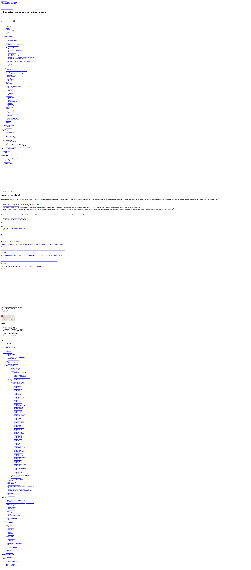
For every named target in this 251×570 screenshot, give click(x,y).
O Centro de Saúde (10, 93)
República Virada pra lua (19, 472)
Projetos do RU (11, 79)
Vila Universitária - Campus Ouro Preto (22, 378)
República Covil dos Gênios (19, 414)
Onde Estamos (9, 128)
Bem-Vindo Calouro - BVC (14, 55)
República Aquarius (18, 389)
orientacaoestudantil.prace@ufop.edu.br (22, 217)
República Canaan (17, 401)
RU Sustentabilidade (12, 89)
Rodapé (20, 2)
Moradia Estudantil (10, 47)
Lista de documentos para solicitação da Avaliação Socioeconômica (17, 158)
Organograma (8, 29)
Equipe (7, 28)
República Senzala (17, 458)
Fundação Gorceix (7, 164)
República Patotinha (18, 441)
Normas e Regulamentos (13, 46)
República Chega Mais (18, 407)
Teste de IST (11, 111)
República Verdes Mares (19, 469)
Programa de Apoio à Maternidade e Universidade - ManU (20, 61)
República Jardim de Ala (19, 422)
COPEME (10, 51)
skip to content (4, 1)
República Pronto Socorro (19, 448)
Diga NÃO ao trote (12, 53)
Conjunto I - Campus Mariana (20, 375)
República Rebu (17, 454)
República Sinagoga (18, 460)
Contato (7, 32)
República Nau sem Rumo (19, 433)
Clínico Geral (11, 97)
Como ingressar (14, 380)
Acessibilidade (10, 9)
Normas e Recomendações (13, 41)
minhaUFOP (6, 159)
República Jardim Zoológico (19, 423)
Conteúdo (15, 2)
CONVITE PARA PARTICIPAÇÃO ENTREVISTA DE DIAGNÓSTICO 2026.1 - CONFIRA (21, 266)
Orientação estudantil (10, 54)
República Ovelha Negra (19, 437)
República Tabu (17, 461)
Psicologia (8, 62)
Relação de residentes (15, 476)
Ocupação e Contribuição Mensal (18, 382)
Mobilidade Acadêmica (10, 135)
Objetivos (8, 126)
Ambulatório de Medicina (13, 116)
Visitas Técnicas (11, 80)
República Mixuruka (18, 432)
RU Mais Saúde (11, 87)
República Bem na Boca (19, 397)
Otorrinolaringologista (12, 101)
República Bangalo (18, 393)
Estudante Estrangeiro (12, 39)
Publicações (8, 35)
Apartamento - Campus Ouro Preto (21, 372)
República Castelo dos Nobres (20, 405)
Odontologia (8, 121)
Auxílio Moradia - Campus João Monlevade (23, 373)
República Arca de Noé (18, 390)
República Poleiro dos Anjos (19, 447)
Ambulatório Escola (10, 115)
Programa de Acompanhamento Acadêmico (17, 58)
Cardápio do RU (9, 69)
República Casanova (18, 403)
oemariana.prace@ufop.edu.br (15, 229)
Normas (4, 129)
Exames (7, 108)
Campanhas (8, 84)
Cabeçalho (6, 2)
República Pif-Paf (17, 446)
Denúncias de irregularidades (17, 479)
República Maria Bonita (18, 429)
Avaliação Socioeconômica (11, 37)
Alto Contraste (4, 9)
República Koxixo (17, 425)
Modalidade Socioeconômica (14, 48)
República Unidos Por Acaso (20, 468)
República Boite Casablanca (19, 398)
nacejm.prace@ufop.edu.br (22, 219)
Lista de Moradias (14, 371)
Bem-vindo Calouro (6, 204)
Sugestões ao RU (9, 83)
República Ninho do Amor (19, 436)
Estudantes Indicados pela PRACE (18, 383)
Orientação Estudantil (10, 137)
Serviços (7, 82)
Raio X (9, 112)
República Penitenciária (18, 443)
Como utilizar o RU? (10, 72)
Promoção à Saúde (9, 123)
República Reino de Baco (19, 455)
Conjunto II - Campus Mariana (20, 376)
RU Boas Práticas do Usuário (14, 86)
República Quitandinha (18, 453)
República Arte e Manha (19, 391)
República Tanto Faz (18, 462)
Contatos (10, 94)
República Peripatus (18, 444)
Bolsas (7, 43)
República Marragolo (18, 430)
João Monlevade (11, 66)
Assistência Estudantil (7, 36)
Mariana (10, 65)
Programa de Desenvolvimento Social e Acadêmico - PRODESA (21, 57)
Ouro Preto (10, 64)
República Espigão (17, 418)
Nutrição (10, 100)
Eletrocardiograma (12, 110)
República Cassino (17, 404)
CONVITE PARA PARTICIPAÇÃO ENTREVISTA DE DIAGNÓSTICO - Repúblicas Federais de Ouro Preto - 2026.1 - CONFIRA (29, 261)
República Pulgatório (18, 450)
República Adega (17, 386)
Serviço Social (11, 105)
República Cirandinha (18, 408)
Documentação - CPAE (13, 40)
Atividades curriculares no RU (12, 76)
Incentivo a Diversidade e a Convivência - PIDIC (18, 60)
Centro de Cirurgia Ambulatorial (12, 119)
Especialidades (9, 96)
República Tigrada (17, 465)
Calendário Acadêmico (8, 163)
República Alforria (17, 387)
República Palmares (18, 439)
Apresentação (8, 26)
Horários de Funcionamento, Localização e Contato (16, 71)
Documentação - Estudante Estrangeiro (19, 357)
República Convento (18, 411)
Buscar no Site (4, 18)
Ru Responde (11, 90)
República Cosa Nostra (18, 412)
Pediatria (10, 103)
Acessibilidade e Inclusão (8, 125)
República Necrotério (18, 435)
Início (4, 23)
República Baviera (17, 396)
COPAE (7, 33)
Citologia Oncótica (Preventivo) (15, 114)
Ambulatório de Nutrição (13, 118)
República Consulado (18, 410)
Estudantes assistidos (15, 369)
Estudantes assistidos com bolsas (15, 44)
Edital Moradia (7, 162)
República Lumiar (17, 426)
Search (2, 17)
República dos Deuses (18, 417)
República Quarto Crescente (19, 451)
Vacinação (8, 122)
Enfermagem (11, 98)
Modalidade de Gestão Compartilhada (16, 50)
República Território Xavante (20, 464)
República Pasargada (18, 440)
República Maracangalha (19, 428)
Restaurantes (5, 68)
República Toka (17, 466)
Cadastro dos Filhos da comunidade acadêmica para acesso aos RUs (20, 73)
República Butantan (18, 400)
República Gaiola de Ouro (19, 421)
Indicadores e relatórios (10, 30)
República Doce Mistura (19, 415)
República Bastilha (17, 394)
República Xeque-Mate (18, 473)
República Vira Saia (18, 471)
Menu (10, 2)
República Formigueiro (18, 419)
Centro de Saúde (6, 91)
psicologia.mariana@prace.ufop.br (20, 218)
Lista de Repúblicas (15, 385)
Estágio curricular (12, 78)
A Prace (4, 25)
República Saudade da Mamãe (20, 457)
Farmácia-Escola (9, 107)
